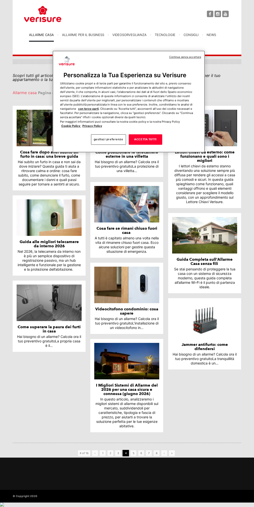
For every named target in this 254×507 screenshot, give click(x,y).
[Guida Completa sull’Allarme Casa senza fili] (204, 235)
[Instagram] (218, 14)
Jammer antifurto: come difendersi (205, 346)
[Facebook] (210, 14)
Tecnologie (165, 35)
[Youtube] (225, 14)
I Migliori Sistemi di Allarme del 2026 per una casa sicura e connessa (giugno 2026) (127, 389)
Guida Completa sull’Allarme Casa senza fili (205, 261)
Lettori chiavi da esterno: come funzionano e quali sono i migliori (205, 156)
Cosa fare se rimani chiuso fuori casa (126, 230)
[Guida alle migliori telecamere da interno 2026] (49, 217)
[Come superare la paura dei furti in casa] (49, 303)
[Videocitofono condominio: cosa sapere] (126, 285)
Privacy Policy (92, 126)
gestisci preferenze (108, 139)
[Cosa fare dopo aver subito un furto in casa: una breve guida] (49, 128)
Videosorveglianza (129, 35)
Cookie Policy (71, 126)
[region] (129, 101)
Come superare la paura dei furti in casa (49, 329)
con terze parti (88, 108)
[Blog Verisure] (55, 14)
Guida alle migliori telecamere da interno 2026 (49, 243)
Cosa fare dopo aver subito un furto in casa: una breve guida (49, 154)
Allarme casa (41, 35)
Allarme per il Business (83, 35)
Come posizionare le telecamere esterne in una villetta (126, 154)
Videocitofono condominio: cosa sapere (126, 311)
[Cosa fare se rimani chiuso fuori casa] (126, 204)
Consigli (191, 35)
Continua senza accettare (185, 57)
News (211, 35)
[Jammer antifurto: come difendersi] (204, 320)
